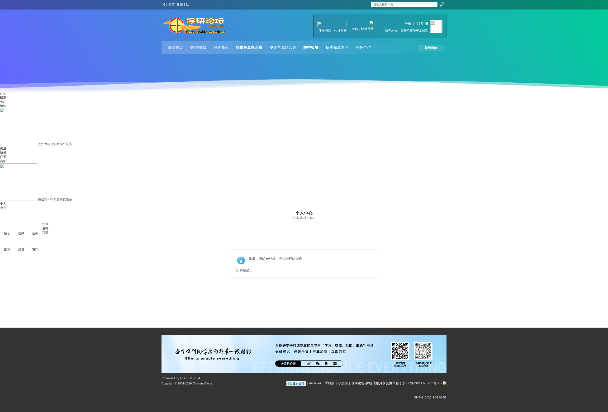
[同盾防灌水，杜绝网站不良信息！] (444, 383)
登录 (408, 23)
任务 (35, 233)
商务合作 (363, 47)
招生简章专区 (337, 47)
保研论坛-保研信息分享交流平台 (375, 383)
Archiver (315, 383)
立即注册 (422, 23)
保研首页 (175, 47)
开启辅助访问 (366, 3)
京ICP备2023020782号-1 (421, 383)
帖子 (7, 233)
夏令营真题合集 (283, 47)
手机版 (330, 383)
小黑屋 (343, 383)
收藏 (21, 233)
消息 (21, 249)
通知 (35, 249)
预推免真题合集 (249, 47)
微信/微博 (198, 47)
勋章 (7, 249)
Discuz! (186, 378)
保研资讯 (221, 47)
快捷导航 (431, 48)
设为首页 (168, 4)
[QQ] (296, 383)
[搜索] (442, 4)
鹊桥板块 (310, 47)
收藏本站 (183, 4)
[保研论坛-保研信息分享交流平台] (195, 27)
